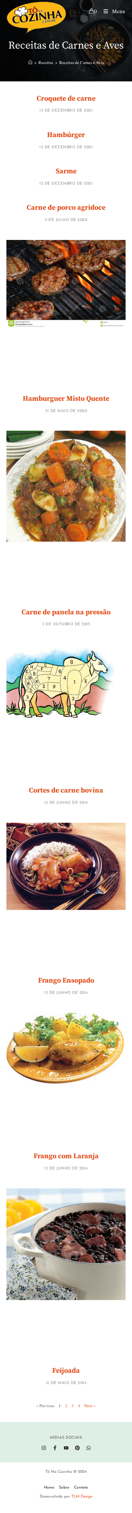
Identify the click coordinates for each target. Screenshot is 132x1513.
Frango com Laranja (66, 1156)
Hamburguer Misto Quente (66, 398)
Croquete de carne (66, 98)
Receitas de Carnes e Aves (81, 62)
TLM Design (82, 1497)
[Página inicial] (30, 62)
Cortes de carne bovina (66, 790)
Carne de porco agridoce (66, 207)
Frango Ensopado (66, 980)
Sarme (66, 171)
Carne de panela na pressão (66, 612)
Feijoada (66, 1370)
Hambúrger (66, 135)
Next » (90, 1405)
